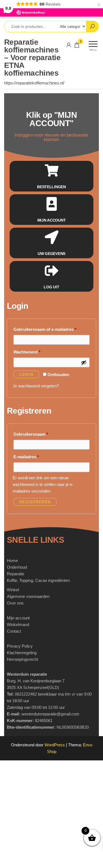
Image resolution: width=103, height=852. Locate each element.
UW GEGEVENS (51, 253)
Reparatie (15, 573)
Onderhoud (17, 567)
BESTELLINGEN (51, 187)
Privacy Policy (20, 646)
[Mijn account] (68, 45)
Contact (14, 631)
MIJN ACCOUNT (51, 220)
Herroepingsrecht (22, 659)
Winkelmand (18, 624)
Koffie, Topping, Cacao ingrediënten (38, 580)
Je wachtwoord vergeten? (36, 386)
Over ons (15, 603)
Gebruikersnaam (37, 433)
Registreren (35, 502)
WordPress (54, 744)
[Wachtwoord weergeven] (84, 363)
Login (26, 374)
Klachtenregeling (22, 652)
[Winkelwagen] (77, 46)
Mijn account (18, 618)
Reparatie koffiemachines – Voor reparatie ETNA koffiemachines (32, 57)
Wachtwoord (33, 351)
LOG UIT (51, 287)
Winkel (13, 589)
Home (12, 560)
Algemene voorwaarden (28, 596)
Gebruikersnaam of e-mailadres (51, 328)
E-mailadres (32, 456)
